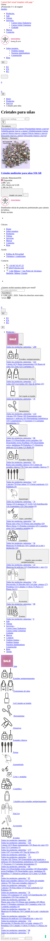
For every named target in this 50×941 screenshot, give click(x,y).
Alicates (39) (11, 416)
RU (7, 71)
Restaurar (13, 138)
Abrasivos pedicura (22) (22, 873)
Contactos (10, 243)
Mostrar (5, 138)
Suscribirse (6, 293)
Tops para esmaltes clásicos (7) (36, 467)
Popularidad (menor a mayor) (37, 129)
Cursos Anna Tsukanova (21, 23)
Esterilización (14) (39, 895)
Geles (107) (11, 384)
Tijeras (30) (22, 416)
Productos (10, 234)
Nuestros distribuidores (20, 53)
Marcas (9, 240)
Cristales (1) (23, 587)
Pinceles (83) (24, 584)
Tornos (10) (11, 504)
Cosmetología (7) (17, 421)
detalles (4, 9)
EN (7, 69)
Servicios (10, 238)
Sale (8, 621)
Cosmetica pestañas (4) (23, 528)
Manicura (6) (11, 545)
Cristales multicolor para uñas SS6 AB (21, 173)
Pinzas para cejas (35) (15, 523)
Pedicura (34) (23, 545)
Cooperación (16, 55)
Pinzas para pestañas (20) (34, 523)
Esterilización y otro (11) (38, 567)
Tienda (9, 651)
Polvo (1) (39, 587)
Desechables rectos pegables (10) (28, 440)
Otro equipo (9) (30, 506)
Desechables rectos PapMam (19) (20, 443)
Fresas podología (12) (39, 484)
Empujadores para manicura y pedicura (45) (23, 417)
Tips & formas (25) (36, 384)
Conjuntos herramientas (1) (26, 864)
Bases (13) (10, 440)
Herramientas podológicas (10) (25, 862)
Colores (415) (12, 364)
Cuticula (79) (11, 484)
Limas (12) (22, 447)
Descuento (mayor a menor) (12, 136)
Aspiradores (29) (17, 506)
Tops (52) (19, 366)
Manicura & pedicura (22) (17, 567)
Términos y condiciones (16, 256)
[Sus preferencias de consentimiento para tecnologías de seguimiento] (45, 936)
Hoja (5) (32, 587)
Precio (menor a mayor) (37, 133)
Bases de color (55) (40, 845)
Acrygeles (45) (22, 384)
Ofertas (9, 236)
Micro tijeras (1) (13, 526)
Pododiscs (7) (29, 445)
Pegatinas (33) (12, 587)
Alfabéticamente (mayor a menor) (15, 131)
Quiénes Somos (17, 51)
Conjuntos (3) (28, 366)
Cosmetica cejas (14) (37, 904)
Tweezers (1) (30, 421)
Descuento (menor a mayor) (35, 136)
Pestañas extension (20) (29, 526)
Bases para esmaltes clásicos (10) (19, 465)
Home (8, 229)
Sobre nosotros (12, 231)
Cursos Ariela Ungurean (21, 25)
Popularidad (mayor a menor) (13, 129)
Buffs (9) (30, 447)
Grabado (14, 27)
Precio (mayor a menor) (18, 133)
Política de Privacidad (15, 254)
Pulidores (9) (11, 487)
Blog (8, 245)
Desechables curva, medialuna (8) (31, 871)
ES (7, 67)
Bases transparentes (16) (28, 364)
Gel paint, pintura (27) (39, 584)
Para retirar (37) (24, 484)
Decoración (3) (12, 584)
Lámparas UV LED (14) (26, 504)
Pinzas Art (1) (11, 589)
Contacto (9, 638)
